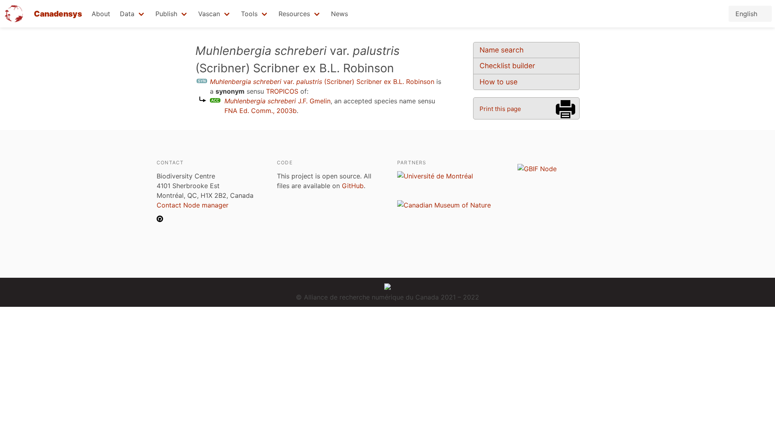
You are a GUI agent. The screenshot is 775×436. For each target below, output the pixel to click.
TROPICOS (282, 91)
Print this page (500, 109)
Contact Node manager (192, 205)
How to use (498, 82)
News (339, 14)
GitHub (353, 186)
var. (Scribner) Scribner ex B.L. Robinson (322, 82)
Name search (502, 50)
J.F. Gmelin (277, 101)
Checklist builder (507, 65)
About (101, 14)
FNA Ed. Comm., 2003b (260, 111)
